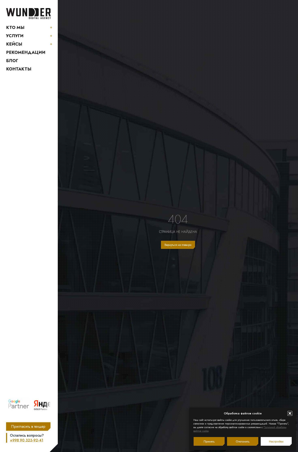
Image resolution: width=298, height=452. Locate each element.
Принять (209, 441)
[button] (290, 413)
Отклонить (243, 441)
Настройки (276, 441)
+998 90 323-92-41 (26, 440)
